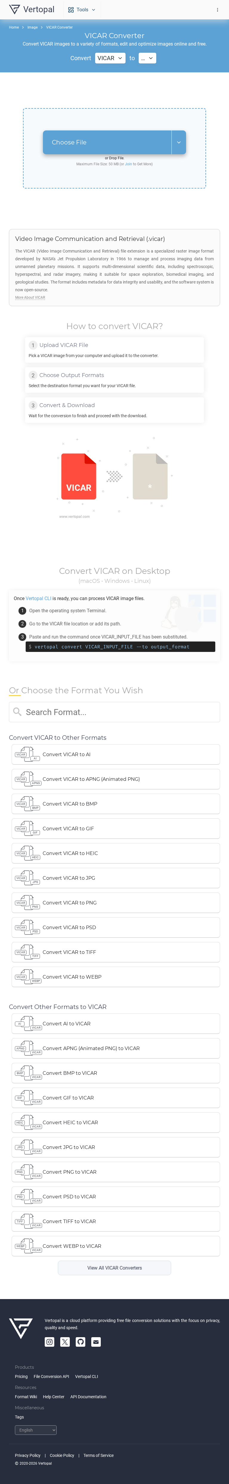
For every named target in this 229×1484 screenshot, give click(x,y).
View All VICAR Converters (114, 1268)
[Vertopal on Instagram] (49, 1342)
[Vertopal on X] (65, 1342)
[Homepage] (21, 1332)
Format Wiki (26, 1396)
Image (32, 27)
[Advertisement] (114, 90)
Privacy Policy (28, 1455)
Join (128, 164)
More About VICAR (30, 297)
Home (14, 27)
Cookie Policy (62, 1455)
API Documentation (88, 1396)
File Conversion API (51, 1376)
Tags (19, 1417)
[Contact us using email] (96, 1342)
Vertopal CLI (86, 1376)
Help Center (53, 1396)
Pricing (21, 1376)
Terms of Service (98, 1455)
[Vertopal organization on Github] (80, 1342)
